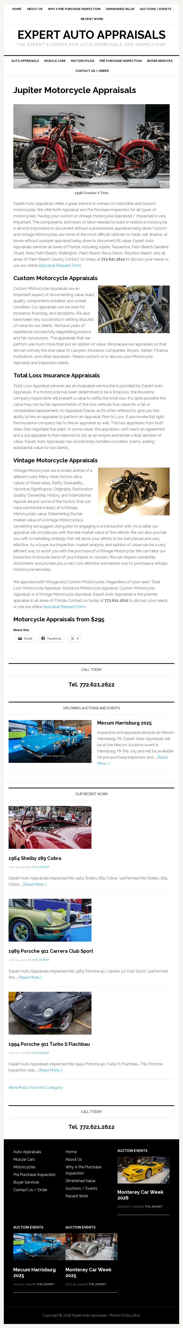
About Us (74, 1159)
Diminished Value (80, 1181)
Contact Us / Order (30, 1190)
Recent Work (77, 1196)
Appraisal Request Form (60, 265)
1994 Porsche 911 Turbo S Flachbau (49, 1044)
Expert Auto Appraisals (91, 34)
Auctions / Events (81, 1188)
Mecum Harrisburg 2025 (124, 723)
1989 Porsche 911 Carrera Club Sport (51, 951)
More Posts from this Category (36, 1087)
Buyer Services (26, 1182)
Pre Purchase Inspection (34, 1174)
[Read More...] (34, 884)
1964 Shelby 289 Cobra (35, 858)
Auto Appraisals (27, 1152)
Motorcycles (24, 1167)
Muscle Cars (24, 1159)
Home (71, 1152)
